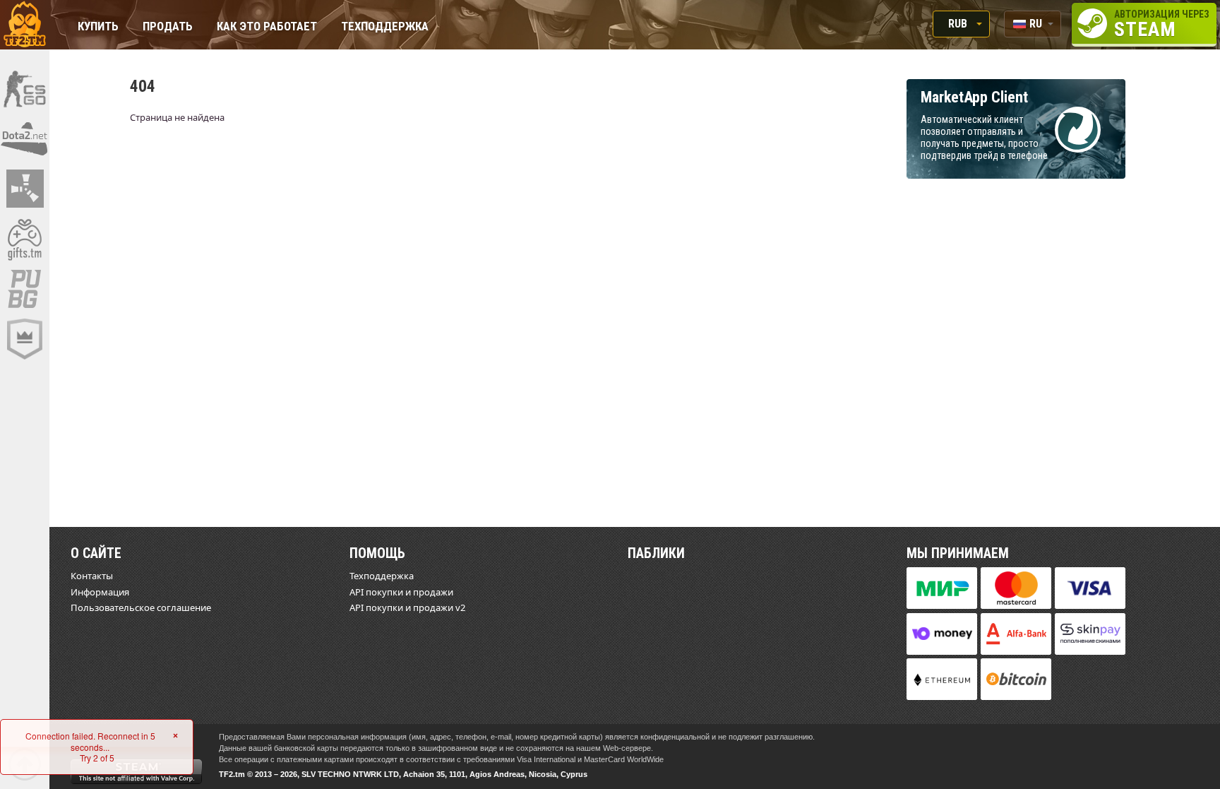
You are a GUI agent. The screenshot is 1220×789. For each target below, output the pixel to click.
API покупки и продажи (401, 592)
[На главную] (24, 24)
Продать (168, 27)
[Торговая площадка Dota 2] (24, 138)
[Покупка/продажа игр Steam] (24, 238)
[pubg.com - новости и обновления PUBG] (24, 289)
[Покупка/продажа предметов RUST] (24, 188)
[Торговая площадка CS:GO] (24, 88)
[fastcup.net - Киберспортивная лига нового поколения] (24, 339)
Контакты (92, 575)
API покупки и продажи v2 (407, 607)
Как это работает (267, 27)
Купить (98, 27)
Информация (100, 592)
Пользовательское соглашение (141, 607)
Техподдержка (385, 27)
